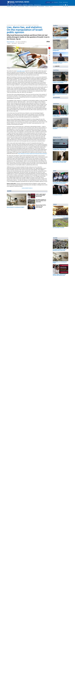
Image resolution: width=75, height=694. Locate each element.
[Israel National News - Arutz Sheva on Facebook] (62, 5)
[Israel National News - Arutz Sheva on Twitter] (60, 5)
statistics (8, 43)
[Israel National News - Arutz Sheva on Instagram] (64, 5)
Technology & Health (33, 6)
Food (15, 6)
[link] (17, 201)
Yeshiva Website (41, 6)
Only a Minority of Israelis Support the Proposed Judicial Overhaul (32, 153)
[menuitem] (8, 5)
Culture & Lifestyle (21, 6)
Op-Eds (8, 6)
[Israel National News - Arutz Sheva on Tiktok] (67, 5)
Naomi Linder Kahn (21, 43)
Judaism (12, 6)
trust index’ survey (21, 71)
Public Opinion (14, 43)
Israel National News (10, 25)
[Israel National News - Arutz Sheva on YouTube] (65, 5)
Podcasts (27, 6)
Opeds (15, 25)
